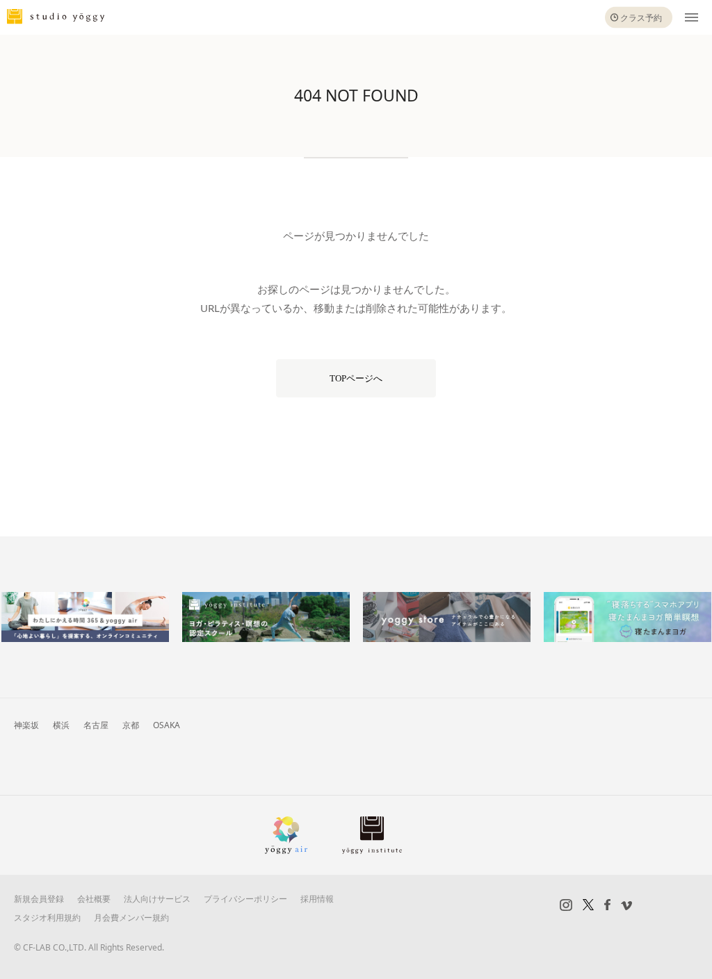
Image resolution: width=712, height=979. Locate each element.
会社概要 (94, 899)
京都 (130, 725)
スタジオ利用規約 (47, 917)
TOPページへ (356, 378)
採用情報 (317, 899)
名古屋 (95, 725)
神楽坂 (26, 725)
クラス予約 (641, 18)
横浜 (61, 725)
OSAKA (166, 725)
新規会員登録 (39, 899)
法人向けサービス (157, 899)
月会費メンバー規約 (131, 917)
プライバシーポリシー (245, 899)
